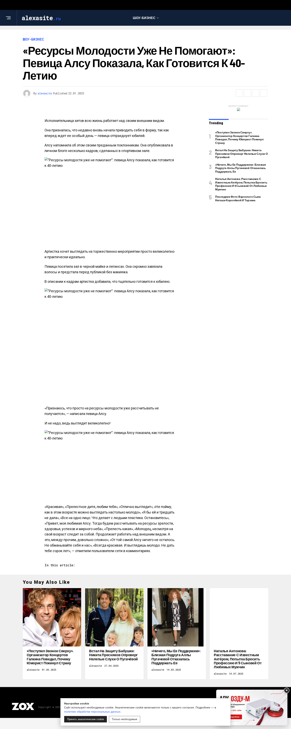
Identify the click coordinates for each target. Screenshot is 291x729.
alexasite (45, 93)
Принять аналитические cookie (85, 719)
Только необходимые (124, 719)
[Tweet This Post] (247, 93)
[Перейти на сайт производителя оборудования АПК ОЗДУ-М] (251, 707)
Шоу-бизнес (144, 18)
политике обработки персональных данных (92, 711)
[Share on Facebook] (239, 93)
